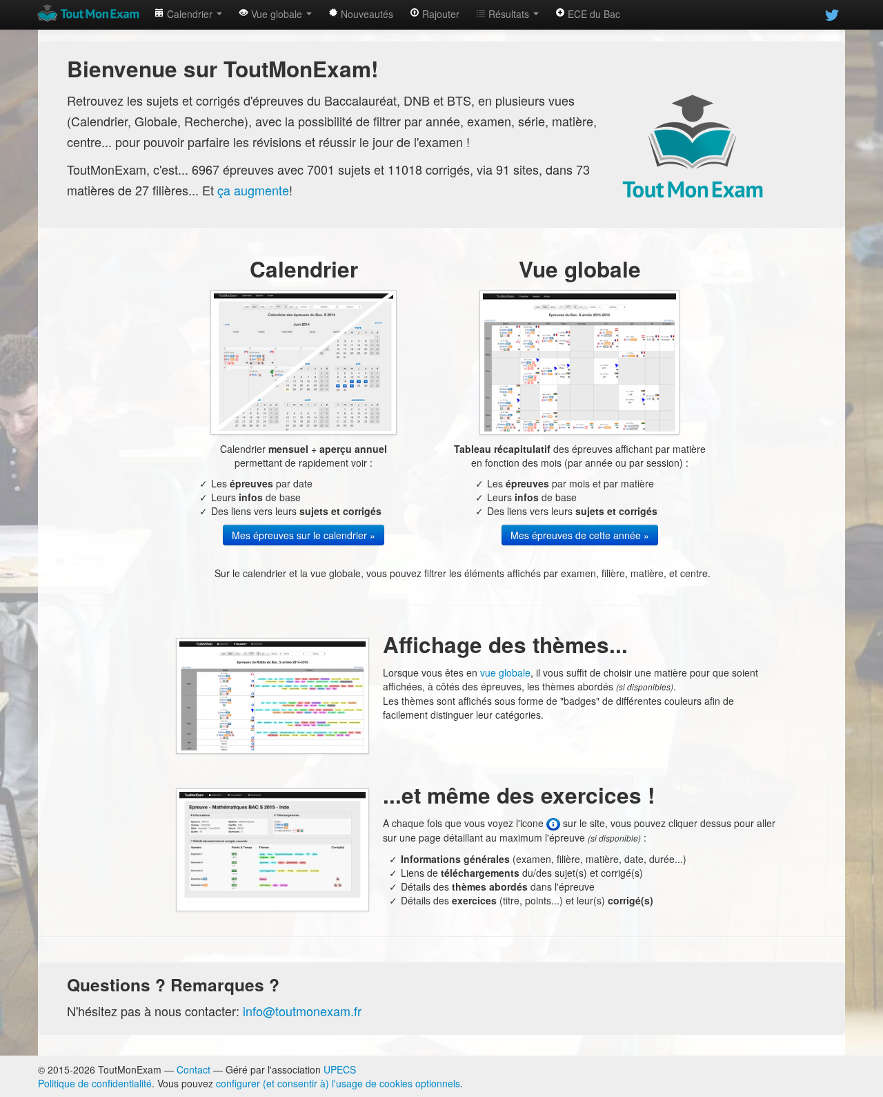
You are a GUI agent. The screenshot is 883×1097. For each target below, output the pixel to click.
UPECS (340, 1069)
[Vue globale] (579, 361)
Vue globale (276, 14)
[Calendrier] (303, 361)
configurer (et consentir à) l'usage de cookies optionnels (338, 1083)
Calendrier (189, 14)
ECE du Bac (592, 14)
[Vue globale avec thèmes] (272, 694)
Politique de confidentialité (95, 1083)
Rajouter (439, 14)
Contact (193, 1069)
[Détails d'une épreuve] (272, 848)
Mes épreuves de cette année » (579, 535)
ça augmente (253, 190)
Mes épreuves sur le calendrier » (303, 535)
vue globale (505, 672)
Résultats (509, 14)
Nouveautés (365, 14)
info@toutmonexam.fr (302, 1011)
